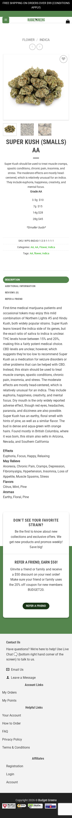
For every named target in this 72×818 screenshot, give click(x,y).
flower (37, 253)
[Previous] (9, 87)
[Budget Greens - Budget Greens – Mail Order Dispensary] (36, 20)
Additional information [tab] (20, 286)
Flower (28, 40)
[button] (5, 20)
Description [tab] (12, 279)
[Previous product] (39, 47)
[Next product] (32, 47)
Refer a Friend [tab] (14, 298)
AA (32, 247)
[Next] (62, 87)
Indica (45, 40)
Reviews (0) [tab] (12, 292)
